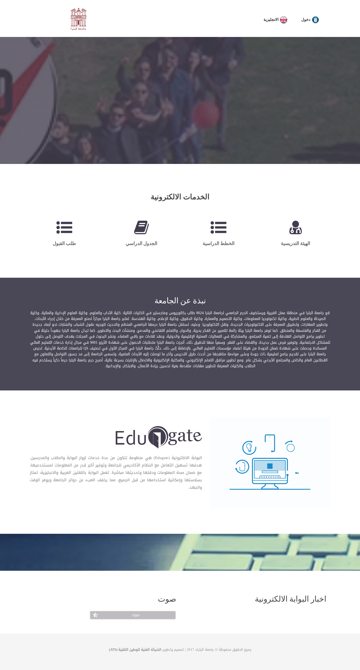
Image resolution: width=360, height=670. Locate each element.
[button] (133, 615)
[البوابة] (159, 438)
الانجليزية (272, 19)
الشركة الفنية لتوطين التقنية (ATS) (135, 649)
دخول (306, 19)
